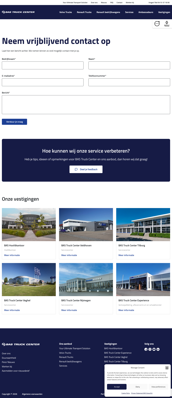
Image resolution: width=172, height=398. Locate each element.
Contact (119, 2)
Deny (138, 386)
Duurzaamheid (9, 357)
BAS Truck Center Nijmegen (76, 300)
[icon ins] (149, 349)
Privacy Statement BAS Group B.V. (142, 393)
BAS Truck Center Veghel (17, 300)
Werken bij (130, 2)
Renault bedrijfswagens (108, 12)
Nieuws (104, 2)
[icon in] (158, 349)
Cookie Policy (126, 393)
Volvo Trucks (65, 12)
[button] (167, 367)
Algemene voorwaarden (32, 394)
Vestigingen (164, 12)
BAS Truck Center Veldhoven (76, 245)
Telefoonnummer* (97, 75)
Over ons (94, 2)
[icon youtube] (154, 349)
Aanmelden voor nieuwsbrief (15, 370)
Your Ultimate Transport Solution (75, 2)
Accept (117, 386)
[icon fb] (145, 349)
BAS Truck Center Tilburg (131, 245)
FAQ (111, 2)
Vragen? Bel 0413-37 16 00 (159, 2)
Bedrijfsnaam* (9, 59)
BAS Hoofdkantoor (14, 245)
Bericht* (6, 92)
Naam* (92, 59)
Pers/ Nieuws (8, 362)
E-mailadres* (8, 75)
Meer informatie (12, 255)
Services (129, 12)
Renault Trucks (84, 12)
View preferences (158, 386)
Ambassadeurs (146, 12)
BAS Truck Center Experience (133, 300)
